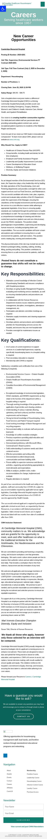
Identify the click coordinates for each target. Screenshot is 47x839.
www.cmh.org (14, 139)
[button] (3, 9)
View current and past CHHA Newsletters (27, 827)
